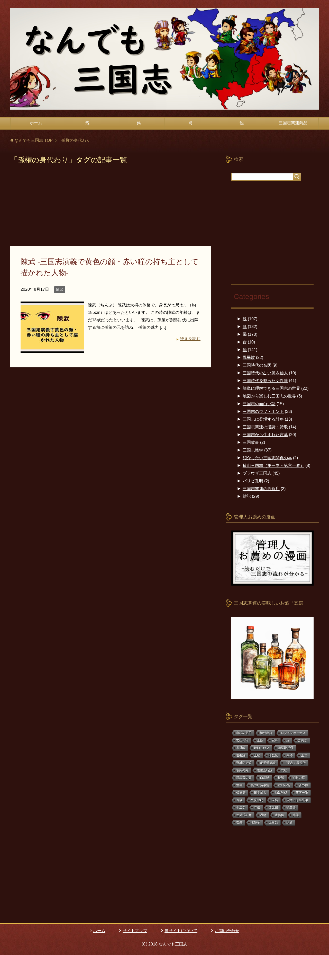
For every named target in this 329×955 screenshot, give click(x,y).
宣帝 (275, 740)
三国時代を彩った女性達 (265, 380)
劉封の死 (299, 778)
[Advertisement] (110, 208)
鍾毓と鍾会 (261, 748)
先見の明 (257, 800)
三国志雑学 (253, 450)
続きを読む (190, 339)
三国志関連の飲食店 (261, 489)
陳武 (59, 289)
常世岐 (240, 748)
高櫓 (289, 755)
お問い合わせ (227, 931)
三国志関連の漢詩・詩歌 (265, 427)
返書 (239, 785)
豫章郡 (291, 807)
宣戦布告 (284, 785)
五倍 (257, 807)
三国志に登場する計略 (263, 419)
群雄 (296, 815)
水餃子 (255, 822)
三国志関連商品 (293, 123)
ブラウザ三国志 (257, 473)
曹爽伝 (302, 740)
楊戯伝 (273, 755)
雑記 (247, 496)
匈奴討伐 (281, 792)
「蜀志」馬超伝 (295, 763)
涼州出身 (266, 733)
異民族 (249, 357)
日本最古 (260, 792)
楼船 (281, 778)
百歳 (239, 800)
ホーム (36, 123)
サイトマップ (135, 931)
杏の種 (303, 785)
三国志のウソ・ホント (263, 411)
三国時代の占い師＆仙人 (265, 373)
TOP (33, 140)
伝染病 (240, 792)
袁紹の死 (242, 770)
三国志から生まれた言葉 (265, 434)
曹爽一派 (302, 792)
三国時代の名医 (257, 365)
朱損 (275, 800)
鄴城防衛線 (244, 763)
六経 (284, 770)
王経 (257, 755)
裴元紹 (273, 807)
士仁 (304, 755)
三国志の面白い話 (259, 404)
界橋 (263, 815)
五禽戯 (273, 822)
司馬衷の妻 (244, 778)
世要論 (240, 755)
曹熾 (239, 822)
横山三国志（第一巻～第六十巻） (273, 465)
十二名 (240, 807)
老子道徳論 (268, 763)
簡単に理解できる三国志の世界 (271, 388)
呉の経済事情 (260, 785)
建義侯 (279, 815)
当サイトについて (180, 931)
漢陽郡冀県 (285, 748)
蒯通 (289, 822)
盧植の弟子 (244, 733)
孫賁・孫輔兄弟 (297, 800)
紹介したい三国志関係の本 (267, 458)
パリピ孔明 (253, 481)
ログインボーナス (293, 733)
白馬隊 (264, 778)
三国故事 (251, 442)
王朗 (260, 740)
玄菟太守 (242, 740)
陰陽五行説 (264, 770)
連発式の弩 (244, 815)
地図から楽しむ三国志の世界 (269, 396)
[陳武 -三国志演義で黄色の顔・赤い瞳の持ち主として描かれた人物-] (52, 349)
